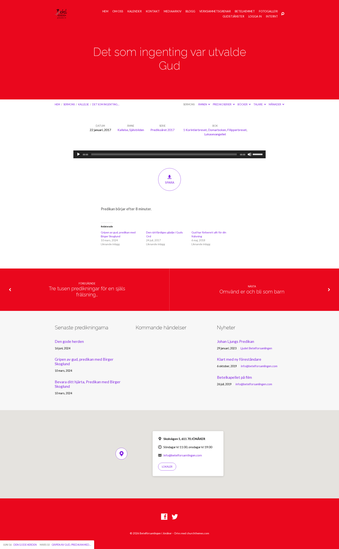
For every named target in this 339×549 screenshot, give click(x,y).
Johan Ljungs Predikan (235, 341)
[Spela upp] (78, 154)
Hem (105, 11)
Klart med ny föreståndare (239, 359)
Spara (169, 182)
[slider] (258, 154)
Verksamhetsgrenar (215, 11)
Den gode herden (69, 341)
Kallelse (83, 104)
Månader (275, 104)
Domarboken (217, 130)
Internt (272, 16)
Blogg (190, 11)
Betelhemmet (245, 11)
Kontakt (153, 11)
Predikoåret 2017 (162, 130)
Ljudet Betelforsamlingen (256, 348)
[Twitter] (175, 516)
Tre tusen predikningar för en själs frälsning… (87, 292)
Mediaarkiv (172, 11)
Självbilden (136, 130)
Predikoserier (222, 104)
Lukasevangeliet (215, 134)
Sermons (69, 104)
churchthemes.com (198, 533)
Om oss (117, 11)
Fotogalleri (268, 11)
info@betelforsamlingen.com (259, 366)
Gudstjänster (233, 16)
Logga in (255, 16)
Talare (258, 104)
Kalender (134, 11)
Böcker (243, 104)
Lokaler (167, 466)
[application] (169, 154)
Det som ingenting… (105, 104)
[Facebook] (164, 516)
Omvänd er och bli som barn (252, 292)
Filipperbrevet (237, 130)
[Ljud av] (250, 154)
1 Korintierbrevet (195, 130)
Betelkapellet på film (234, 377)
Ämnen (202, 104)
